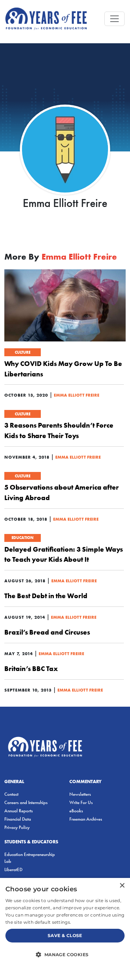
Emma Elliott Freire (76, 395)
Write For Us (81, 802)
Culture (22, 352)
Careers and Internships (26, 802)
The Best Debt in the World (45, 595)
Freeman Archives (85, 819)
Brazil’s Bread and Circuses (47, 632)
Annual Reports (18, 810)
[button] (65, 954)
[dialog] (65, 922)
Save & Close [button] (65, 935)
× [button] (122, 885)
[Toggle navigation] (114, 19)
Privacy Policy (17, 827)
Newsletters (80, 794)
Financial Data (17, 819)
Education (23, 537)
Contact (11, 794)
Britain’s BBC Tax (31, 668)
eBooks (76, 810)
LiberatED (13, 869)
